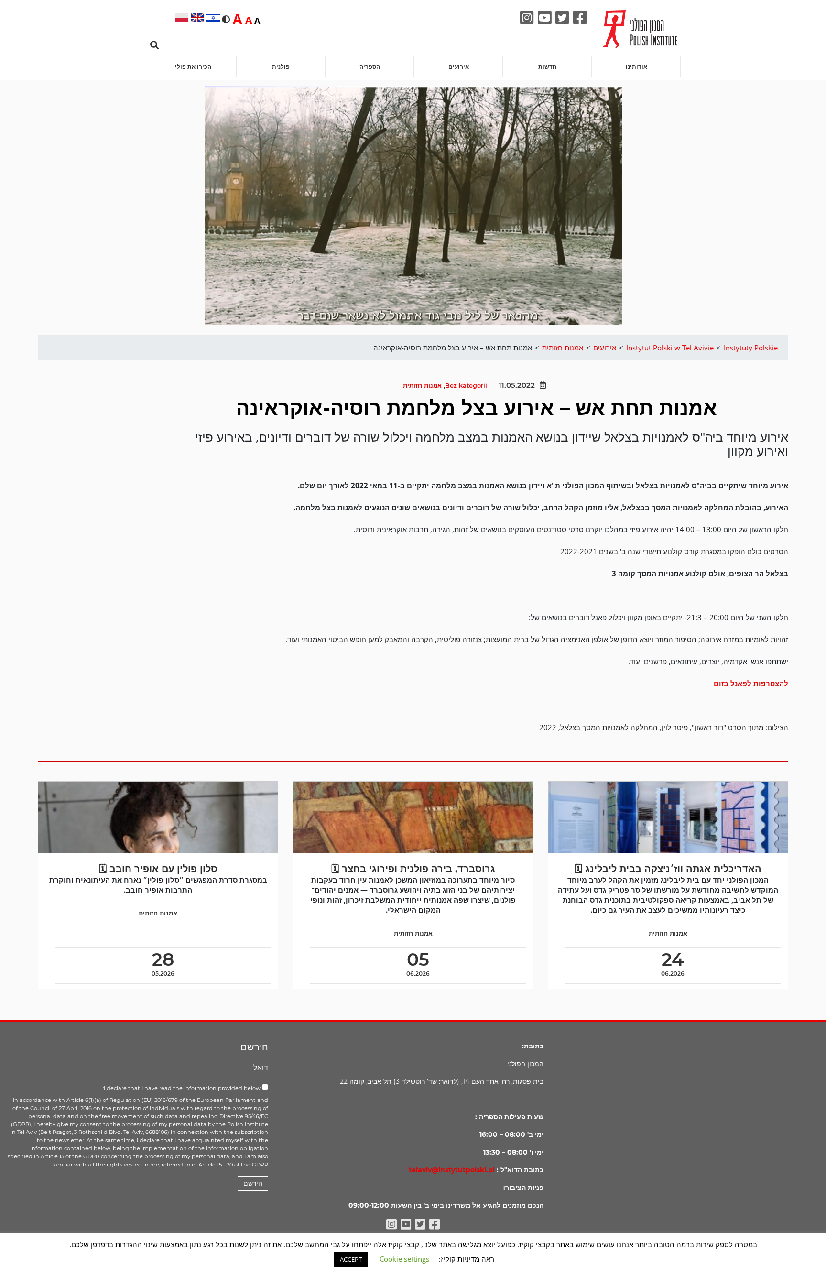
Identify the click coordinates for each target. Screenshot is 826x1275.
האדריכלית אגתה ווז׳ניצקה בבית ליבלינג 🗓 (668, 868)
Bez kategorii (466, 385)
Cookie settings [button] (404, 1259)
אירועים (458, 66)
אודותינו (636, 66)
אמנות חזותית (422, 385)
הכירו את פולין (192, 66)
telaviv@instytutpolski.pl (452, 1170)
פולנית (281, 66)
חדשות (547, 66)
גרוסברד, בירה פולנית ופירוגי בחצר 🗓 (413, 868)
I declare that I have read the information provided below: (182, 1088)
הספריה (369, 66)
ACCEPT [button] (351, 1259)
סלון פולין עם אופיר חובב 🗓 (158, 868)
